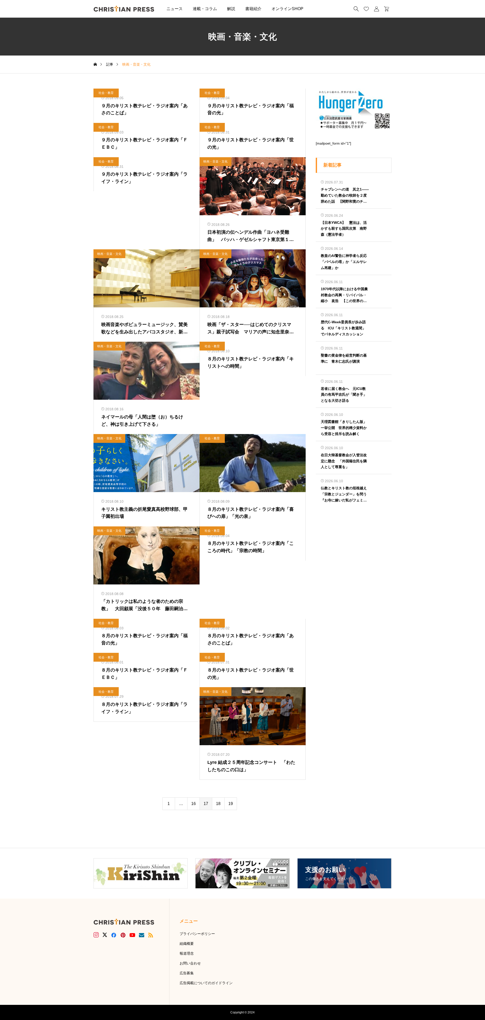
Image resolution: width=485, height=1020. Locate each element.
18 (218, 803)
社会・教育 (106, 93)
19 (230, 803)
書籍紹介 (253, 9)
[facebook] (113, 935)
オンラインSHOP (287, 9)
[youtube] (132, 935)
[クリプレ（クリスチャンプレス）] (123, 9)
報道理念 (187, 953)
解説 (231, 9)
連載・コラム (205, 9)
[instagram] (96, 935)
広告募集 (187, 973)
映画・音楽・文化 (215, 161)
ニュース (174, 9)
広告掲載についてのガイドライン (206, 983)
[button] (316, 8)
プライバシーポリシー (197, 934)
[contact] (141, 935)
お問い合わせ (190, 963)
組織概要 (187, 944)
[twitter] (105, 935)
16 (193, 803)
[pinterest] (123, 935)
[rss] (150, 935)
